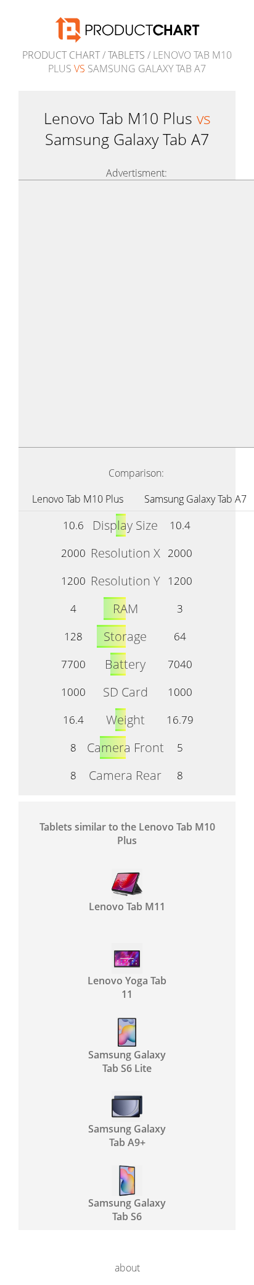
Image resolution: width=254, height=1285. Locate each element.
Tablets (126, 55)
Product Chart (61, 55)
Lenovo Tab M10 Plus (77, 499)
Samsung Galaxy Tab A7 (195, 499)
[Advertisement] (127, 313)
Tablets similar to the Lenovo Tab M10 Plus (127, 833)
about (127, 1268)
